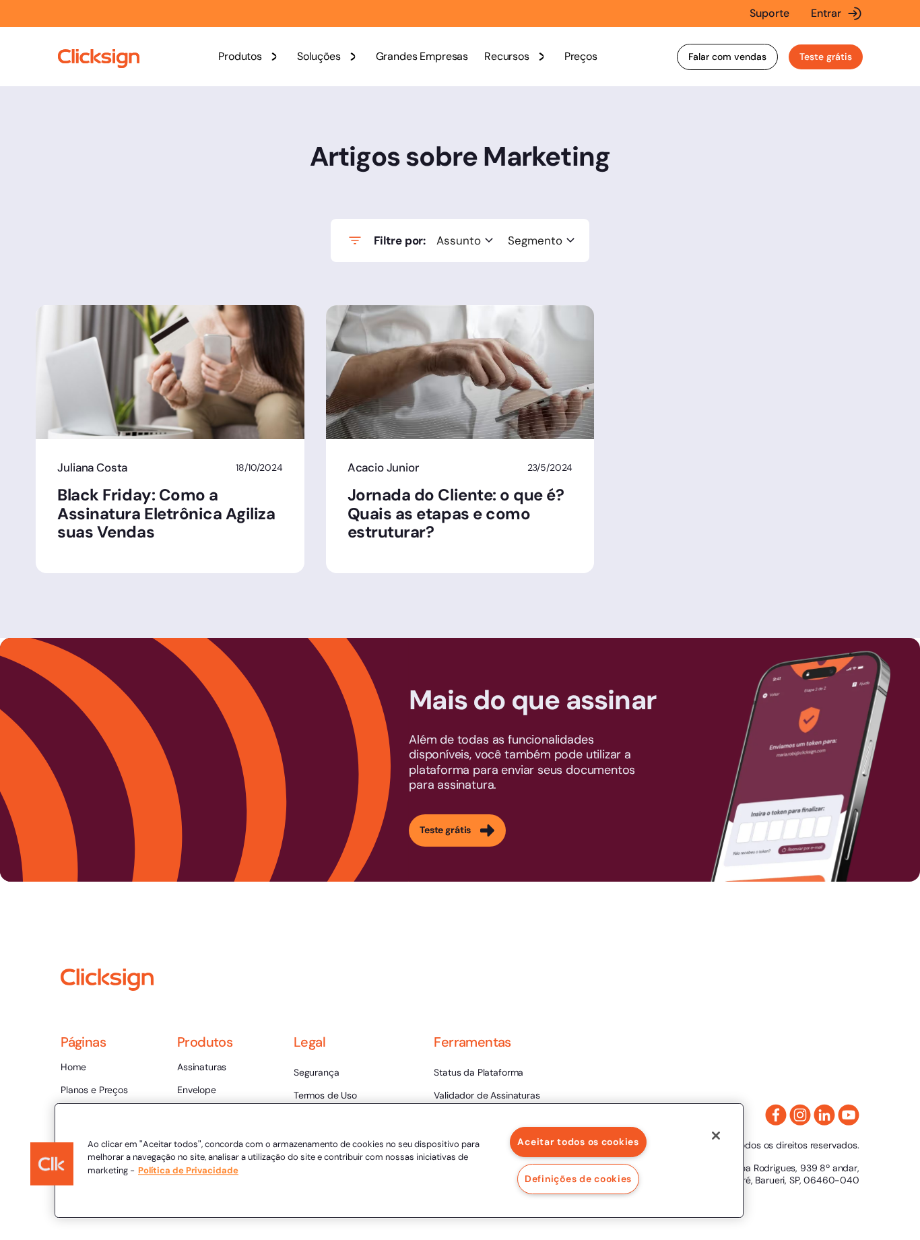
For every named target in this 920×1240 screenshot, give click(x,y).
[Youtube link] (848, 1114)
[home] (98, 59)
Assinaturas (201, 1067)
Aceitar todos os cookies (577, 1142)
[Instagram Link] (800, 1114)
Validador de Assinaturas (486, 1095)
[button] (249, 56)
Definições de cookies (578, 1179)
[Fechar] (716, 1135)
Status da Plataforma (478, 1072)
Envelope (196, 1090)
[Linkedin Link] (824, 1114)
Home (73, 1067)
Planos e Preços (94, 1090)
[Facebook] (776, 1114)
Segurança (316, 1072)
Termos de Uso (325, 1095)
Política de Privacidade (188, 1170)
